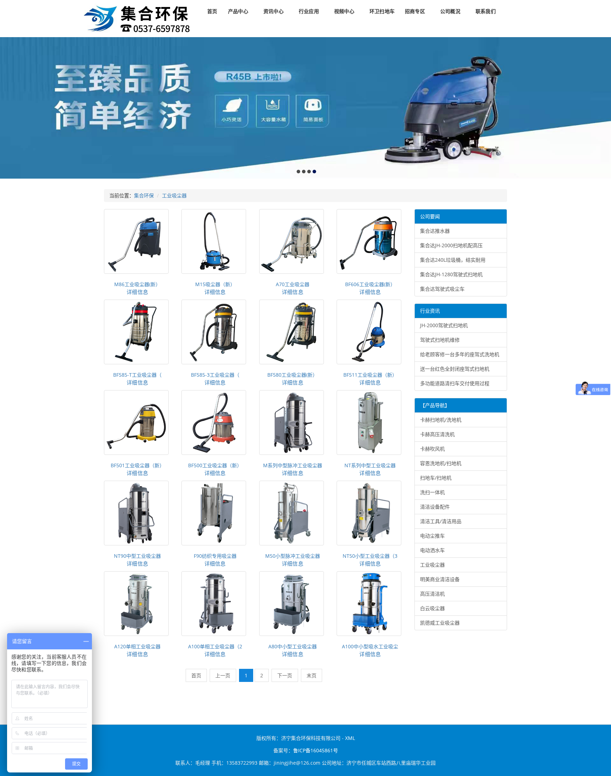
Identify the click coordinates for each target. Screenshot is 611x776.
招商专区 (415, 11)
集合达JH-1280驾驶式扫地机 (451, 274)
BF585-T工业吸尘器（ (137, 374)
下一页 (284, 675)
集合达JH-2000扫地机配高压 (451, 245)
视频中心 (344, 11)
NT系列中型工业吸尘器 (370, 465)
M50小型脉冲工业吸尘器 (292, 555)
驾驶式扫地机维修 (440, 339)
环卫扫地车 (382, 11)
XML (350, 738)
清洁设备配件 (435, 506)
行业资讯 (430, 310)
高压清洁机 (432, 593)
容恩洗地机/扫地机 (440, 463)
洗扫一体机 (432, 492)
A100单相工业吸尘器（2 (215, 646)
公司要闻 (430, 216)
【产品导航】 (435, 405)
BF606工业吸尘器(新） (370, 284)
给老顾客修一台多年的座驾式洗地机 (459, 354)
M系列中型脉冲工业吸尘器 (292, 465)
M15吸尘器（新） (215, 284)
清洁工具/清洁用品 (440, 521)
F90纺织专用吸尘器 (215, 555)
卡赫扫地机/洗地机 (440, 419)
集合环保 (144, 195)
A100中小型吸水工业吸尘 (370, 646)
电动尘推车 (432, 535)
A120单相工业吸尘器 (137, 646)
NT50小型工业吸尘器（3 (370, 555)
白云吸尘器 (432, 608)
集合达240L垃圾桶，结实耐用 (452, 259)
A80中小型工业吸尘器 (292, 646)
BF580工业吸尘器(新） (292, 374)
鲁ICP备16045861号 (315, 750)
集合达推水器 (435, 230)
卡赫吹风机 (432, 448)
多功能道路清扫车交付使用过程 (454, 383)
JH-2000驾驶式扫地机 (444, 325)
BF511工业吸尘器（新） (370, 374)
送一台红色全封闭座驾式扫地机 (454, 368)
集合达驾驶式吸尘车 (442, 288)
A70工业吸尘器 (292, 284)
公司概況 (450, 11)
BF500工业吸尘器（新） (215, 465)
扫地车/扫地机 (436, 477)
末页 (311, 675)
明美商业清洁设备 (440, 579)
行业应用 (309, 11)
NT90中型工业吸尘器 (137, 555)
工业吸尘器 (174, 195)
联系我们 (486, 11)
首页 (212, 11)
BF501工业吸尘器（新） (137, 465)
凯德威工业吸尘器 (440, 622)
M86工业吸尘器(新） (137, 284)
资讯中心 (273, 11)
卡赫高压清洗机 (437, 434)
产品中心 (238, 11)
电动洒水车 (432, 550)
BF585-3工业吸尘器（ (215, 374)
